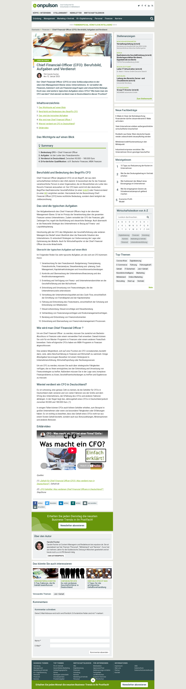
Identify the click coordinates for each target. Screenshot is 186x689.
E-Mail (38, 646)
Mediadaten (97, 666)
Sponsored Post (98, 668)
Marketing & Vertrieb (138, 239)
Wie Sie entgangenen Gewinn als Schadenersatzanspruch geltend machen (134, 191)
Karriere (118, 19)
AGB (136, 666)
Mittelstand (121, 277)
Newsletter (76, 13)
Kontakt (117, 672)
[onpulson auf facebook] (142, 6)
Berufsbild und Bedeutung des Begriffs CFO (58, 111)
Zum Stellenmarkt (144, 99)
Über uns (118, 668)
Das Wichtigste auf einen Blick (52, 107)
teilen (40, 503)
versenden (92, 503)
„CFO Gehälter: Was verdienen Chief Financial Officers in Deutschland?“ (71, 489)
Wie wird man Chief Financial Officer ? (55, 119)
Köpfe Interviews (42, 13)
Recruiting (121, 281)
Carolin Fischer (53, 74)
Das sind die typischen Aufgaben (53, 115)
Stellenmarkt (60, 13)
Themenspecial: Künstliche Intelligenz (93, 25)
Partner (117, 670)
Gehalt (119, 269)
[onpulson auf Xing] (145, 6)
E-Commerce (122, 265)
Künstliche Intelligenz (125, 273)
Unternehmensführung (139, 242)
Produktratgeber (59, 679)
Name (38, 641)
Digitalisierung (124, 235)
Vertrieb (140, 281)
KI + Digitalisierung (84, 19)
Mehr (151, 287)
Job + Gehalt (59, 594)
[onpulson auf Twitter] (139, 6)
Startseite (36, 30)
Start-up (131, 281)
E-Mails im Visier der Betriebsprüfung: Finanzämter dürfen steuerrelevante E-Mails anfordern (133, 118)
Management (49, 19)
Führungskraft (145, 265)
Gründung (37, 19)
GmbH (85, 190)
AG (45, 193)
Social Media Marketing (61, 668)
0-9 (148, 229)
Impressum (119, 666)
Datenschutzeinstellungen (144, 670)
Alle (74, 666)
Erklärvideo (44, 128)
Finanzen (108, 19)
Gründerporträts (58, 677)
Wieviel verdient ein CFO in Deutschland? (57, 124)
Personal (98, 19)
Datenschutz (139, 668)
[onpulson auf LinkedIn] (149, 6)
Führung (133, 265)
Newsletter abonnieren (72, 525)
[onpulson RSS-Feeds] (152, 6)
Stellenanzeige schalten (101, 670)
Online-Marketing (135, 277)
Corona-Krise (122, 261)
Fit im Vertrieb (58, 666)
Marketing (140, 273)
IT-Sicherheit (130, 269)
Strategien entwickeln (61, 675)
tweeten (53, 503)
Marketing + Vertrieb (65, 19)
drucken (41, 507)
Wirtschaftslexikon (94, 13)
